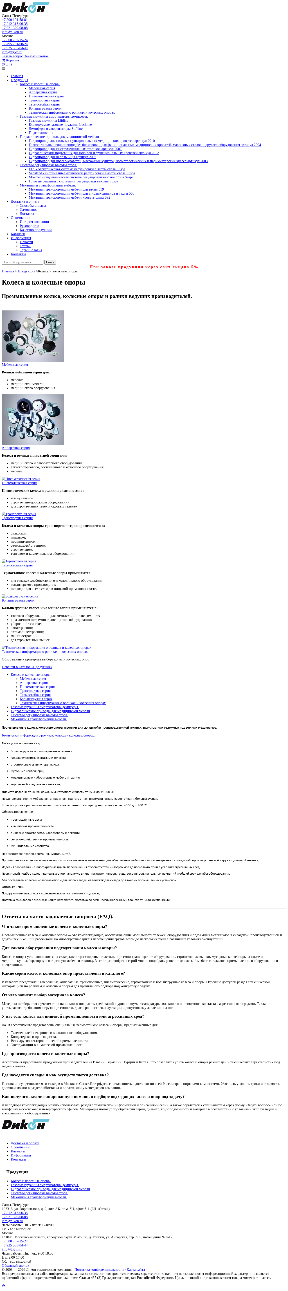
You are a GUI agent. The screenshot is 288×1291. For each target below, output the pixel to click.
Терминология (31, 250)
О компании (20, 218)
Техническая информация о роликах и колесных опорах (72, 112)
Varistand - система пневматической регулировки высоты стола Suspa (82, 173)
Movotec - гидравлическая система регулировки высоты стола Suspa (81, 177)
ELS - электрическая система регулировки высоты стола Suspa (77, 169)
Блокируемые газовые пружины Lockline (60, 124)
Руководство (29, 226)
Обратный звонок (15, 1265)
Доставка (27, 214)
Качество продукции (36, 230)
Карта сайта (136, 1269)
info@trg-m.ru (12, 52)
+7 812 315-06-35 (15, 24)
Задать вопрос (12, 56)
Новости (26, 242)
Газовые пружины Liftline (48, 120)
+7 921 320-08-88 (15, 28)
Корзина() (10, 62)
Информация (21, 238)
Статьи (25, 246)
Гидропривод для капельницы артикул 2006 (62, 157)
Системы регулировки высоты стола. (48, 165)
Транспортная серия (44, 100)
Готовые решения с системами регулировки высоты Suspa (73, 181)
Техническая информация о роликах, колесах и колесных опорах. (48, 735)
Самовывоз (28, 209)
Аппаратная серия (43, 92)
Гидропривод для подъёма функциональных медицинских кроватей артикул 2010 (92, 141)
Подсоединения (41, 133)
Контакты (18, 254)
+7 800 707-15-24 (15, 40)
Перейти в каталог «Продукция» (27, 667)
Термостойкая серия (44, 104)
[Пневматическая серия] (21, 479)
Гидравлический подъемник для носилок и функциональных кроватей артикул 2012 (94, 153)
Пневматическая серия (46, 96)
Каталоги (18, 234)
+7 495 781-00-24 (15, 44)
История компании (34, 222)
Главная (17, 76)
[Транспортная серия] (19, 514)
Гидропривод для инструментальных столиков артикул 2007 (75, 149)
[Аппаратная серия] (33, 444)
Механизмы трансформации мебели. (48, 185)
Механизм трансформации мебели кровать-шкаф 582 (69, 197)
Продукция (19, 80)
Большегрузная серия (45, 108)
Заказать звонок (36, 56)
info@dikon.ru (12, 32)
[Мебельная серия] (33, 360)
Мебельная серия (42, 88)
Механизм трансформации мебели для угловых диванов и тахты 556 (81, 193)
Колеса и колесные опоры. (40, 84)
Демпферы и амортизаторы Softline (56, 128)
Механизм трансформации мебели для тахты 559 (66, 189)
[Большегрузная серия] (20, 596)
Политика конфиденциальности (99, 1269)
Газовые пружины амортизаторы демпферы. (54, 116)
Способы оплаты (33, 205)
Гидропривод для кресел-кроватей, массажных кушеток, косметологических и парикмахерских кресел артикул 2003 (118, 161)
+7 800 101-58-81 (15, 20)
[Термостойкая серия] (19, 561)
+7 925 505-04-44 (15, 48)
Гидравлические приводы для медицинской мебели (59, 137)
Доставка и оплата (25, 201)
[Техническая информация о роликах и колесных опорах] (46, 647)
